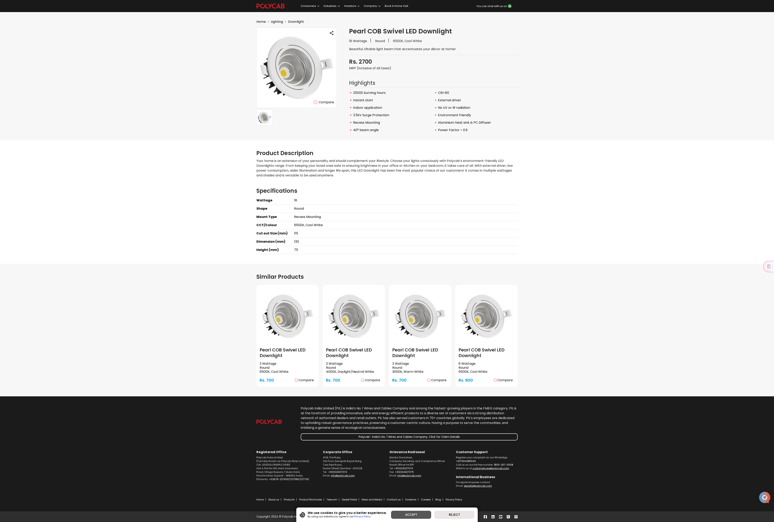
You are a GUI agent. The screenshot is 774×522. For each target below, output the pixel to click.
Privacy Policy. (362, 516)
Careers (426, 499)
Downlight (296, 21)
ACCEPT (411, 515)
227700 (304, 479)
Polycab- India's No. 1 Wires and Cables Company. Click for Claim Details (409, 437)
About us (273, 499)
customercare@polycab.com (490, 468)
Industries (330, 6)
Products (289, 499)
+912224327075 (404, 472)
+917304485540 (466, 461)
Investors (350, 6)
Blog (438, 499)
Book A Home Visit (396, 6)
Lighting (277, 21)
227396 (294, 479)
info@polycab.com (343, 475)
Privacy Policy (454, 499)
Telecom (332, 499)
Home (261, 21)
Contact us (394, 499)
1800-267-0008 (503, 464)
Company (370, 6)
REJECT (454, 515)
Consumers (308, 6)
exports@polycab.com (478, 486)
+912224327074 (337, 472)
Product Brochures (310, 499)
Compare (326, 102)
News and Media (372, 499)
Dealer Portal (349, 499)
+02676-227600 (279, 479)
